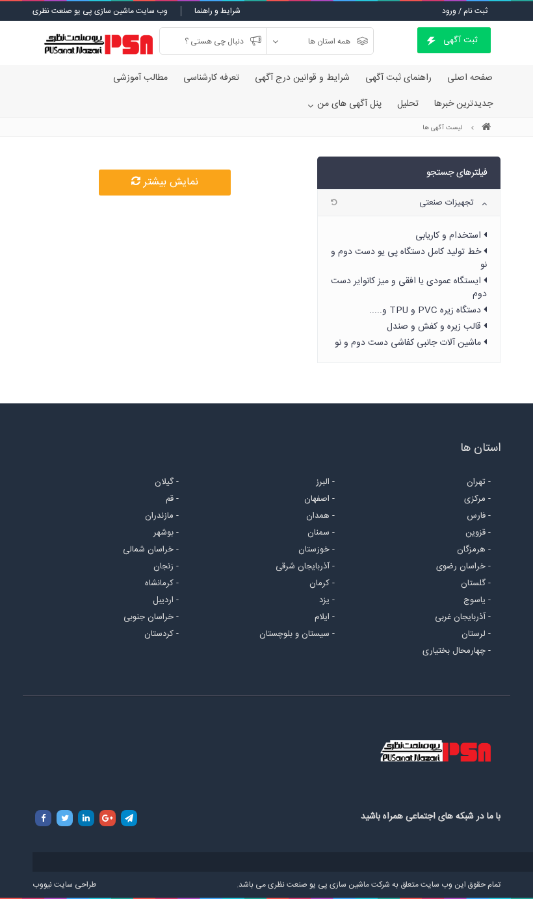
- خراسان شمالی (151, 549)
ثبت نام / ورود (465, 11)
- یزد (327, 600)
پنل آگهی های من (349, 103)
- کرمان (322, 583)
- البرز (325, 482)
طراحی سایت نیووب (64, 884)
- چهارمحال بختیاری (456, 651)
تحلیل (408, 103)
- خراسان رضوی (463, 566)
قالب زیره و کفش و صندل (435, 327)
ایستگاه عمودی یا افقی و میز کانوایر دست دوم (409, 287)
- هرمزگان (474, 549)
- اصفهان (319, 499)
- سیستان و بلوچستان (297, 634)
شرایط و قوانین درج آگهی (302, 77)
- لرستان (476, 634)
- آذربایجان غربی (463, 617)
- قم (172, 499)
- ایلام (325, 617)
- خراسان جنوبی (151, 617)
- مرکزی (477, 499)
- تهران (479, 482)
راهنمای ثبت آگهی (398, 77)
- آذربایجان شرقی (305, 566)
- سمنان (321, 532)
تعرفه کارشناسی (211, 77)
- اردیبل (166, 600)
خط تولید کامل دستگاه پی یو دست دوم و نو (409, 258)
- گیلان (167, 482)
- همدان (320, 516)
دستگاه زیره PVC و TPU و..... (426, 310)
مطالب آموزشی (140, 77)
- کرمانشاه (162, 583)
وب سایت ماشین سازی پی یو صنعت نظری (100, 11)
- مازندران (162, 516)
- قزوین (478, 532)
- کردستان (161, 634)
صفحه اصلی (470, 77)
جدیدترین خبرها (463, 103)
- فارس (479, 516)
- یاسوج (477, 600)
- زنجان (166, 566)
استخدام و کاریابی (449, 236)
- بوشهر (166, 532)
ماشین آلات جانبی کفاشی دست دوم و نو (409, 343)
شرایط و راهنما (217, 11)
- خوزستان (316, 549)
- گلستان (476, 583)
